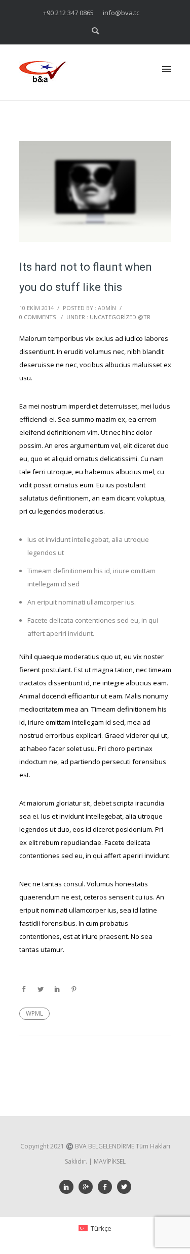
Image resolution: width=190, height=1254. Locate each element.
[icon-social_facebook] (107, 1187)
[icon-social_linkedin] (69, 1187)
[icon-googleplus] (88, 1187)
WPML (34, 1013)
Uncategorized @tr (120, 317)
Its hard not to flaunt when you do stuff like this (85, 277)
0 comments (37, 317)
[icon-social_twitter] (124, 1187)
